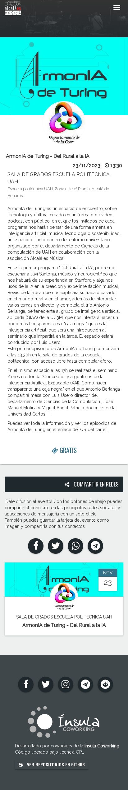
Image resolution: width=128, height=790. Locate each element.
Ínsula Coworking (102, 745)
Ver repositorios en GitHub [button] (55, 764)
